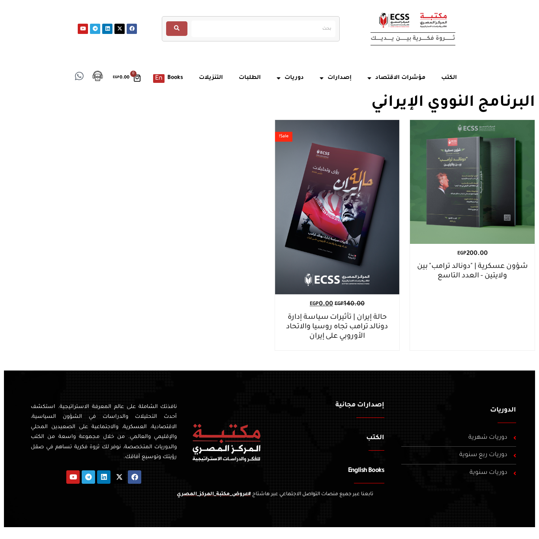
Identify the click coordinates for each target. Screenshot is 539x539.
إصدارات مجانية (359, 405)
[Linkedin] (107, 29)
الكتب (375, 438)
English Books (366, 470)
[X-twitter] (119, 29)
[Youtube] (83, 29)
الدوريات (503, 410)
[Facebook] (132, 29)
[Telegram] (95, 29)
